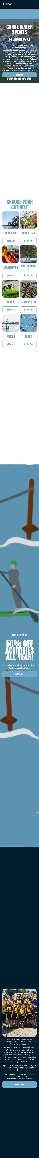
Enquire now (19, 1084)
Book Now (19, 74)
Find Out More (10, 241)
